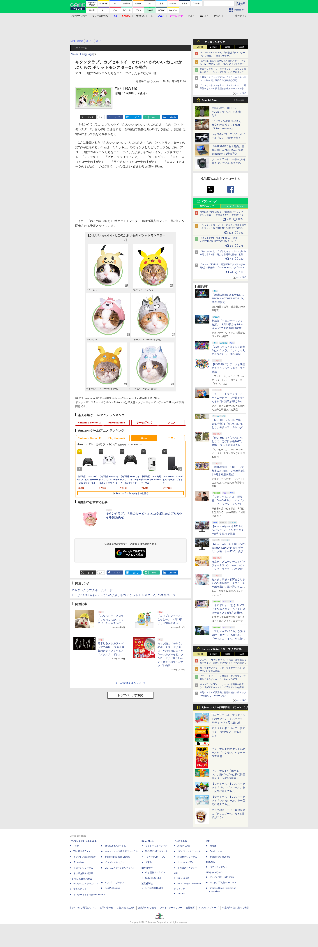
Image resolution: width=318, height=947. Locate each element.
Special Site (209, 100)
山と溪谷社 (147, 868)
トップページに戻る (130, 695)
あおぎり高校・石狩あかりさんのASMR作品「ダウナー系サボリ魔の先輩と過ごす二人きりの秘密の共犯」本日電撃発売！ (228, 587)
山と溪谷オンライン (155, 872)
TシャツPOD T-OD (155, 857)
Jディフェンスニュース (189, 851)
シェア (117, 117)
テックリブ (179, 889)
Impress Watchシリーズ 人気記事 (222, 649)
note (154, 117)
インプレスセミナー (115, 862)
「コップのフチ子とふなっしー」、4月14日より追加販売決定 (170, 619)
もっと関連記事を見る (129, 682)
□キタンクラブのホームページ (93, 590)
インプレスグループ (208, 907)
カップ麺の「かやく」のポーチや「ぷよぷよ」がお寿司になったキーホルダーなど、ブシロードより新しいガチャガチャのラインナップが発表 (170, 654)
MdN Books (183, 878)
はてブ (136, 117)
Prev (80, 469)
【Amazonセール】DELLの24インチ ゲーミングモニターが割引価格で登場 (228, 530)
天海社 (213, 845)
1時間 (200, 47)
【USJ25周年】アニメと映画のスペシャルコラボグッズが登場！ (228, 368)
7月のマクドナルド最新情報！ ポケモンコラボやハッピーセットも (225, 708)
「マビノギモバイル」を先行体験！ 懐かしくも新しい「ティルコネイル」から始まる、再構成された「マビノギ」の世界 (228, 638)
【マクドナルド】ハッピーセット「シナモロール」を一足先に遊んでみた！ (228, 800)
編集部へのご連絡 (147, 907)
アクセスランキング (213, 41)
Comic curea (216, 851)
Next (181, 469)
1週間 (227, 47)
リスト (101, 117)
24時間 (213, 47)
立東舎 (148, 862)
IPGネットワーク (214, 872)
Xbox (144, 438)
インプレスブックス (115, 882)
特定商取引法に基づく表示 (235, 907)
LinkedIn (172, 117)
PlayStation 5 (116, 422)
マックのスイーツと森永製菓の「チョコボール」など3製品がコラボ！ (228, 813)
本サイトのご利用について (82, 907)
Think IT (77, 845)
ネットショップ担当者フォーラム (121, 851)
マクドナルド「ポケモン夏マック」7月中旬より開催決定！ (228, 732)
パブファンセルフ (218, 867)
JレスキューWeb (185, 862)
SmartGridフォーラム (115, 845)
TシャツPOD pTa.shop (222, 877)
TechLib (181, 893)
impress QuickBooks (220, 857)
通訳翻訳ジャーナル (187, 857)
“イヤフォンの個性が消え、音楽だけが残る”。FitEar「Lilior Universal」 (227, 125)
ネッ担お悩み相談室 (83, 873)
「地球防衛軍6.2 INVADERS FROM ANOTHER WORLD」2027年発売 (228, 298)
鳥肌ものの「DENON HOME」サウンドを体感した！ (227, 112)
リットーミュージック (156, 845)
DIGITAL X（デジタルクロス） (120, 868)
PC (151, 16)
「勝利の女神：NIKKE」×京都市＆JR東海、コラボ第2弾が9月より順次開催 (228, 471)
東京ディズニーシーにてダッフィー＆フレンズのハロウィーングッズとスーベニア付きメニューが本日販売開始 (223, 72)
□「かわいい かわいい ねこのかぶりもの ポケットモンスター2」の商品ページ (124, 595)
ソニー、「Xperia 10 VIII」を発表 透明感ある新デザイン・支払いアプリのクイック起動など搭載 (223, 662)
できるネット (80, 889)
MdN (176, 873)
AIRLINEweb (183, 845)
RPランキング (207, 206)
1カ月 (241, 47)
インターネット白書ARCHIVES (89, 894)
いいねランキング (234, 206)
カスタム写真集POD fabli (223, 882)
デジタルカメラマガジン (85, 883)
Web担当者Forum (82, 851)
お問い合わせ (106, 907)
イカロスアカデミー (187, 868)
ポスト (91, 117)
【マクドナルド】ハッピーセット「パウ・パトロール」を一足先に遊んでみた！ (228, 787)
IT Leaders (78, 862)
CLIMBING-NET (153, 878)
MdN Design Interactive (189, 883)
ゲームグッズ (144, 422)
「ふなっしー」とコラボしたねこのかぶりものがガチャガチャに (110, 619)
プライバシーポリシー (171, 907)
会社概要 (190, 907)
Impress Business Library (117, 857)
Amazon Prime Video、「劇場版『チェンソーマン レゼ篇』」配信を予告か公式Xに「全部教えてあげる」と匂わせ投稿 (222, 55)
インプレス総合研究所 (84, 857)
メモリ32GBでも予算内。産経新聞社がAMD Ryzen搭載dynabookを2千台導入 (228, 150)
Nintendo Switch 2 (89, 422)
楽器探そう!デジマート (156, 851)
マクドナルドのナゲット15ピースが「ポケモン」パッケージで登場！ (228, 752)
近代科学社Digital (154, 888)
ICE (208, 841)
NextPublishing (112, 888)
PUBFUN (210, 862)
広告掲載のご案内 (126, 907)
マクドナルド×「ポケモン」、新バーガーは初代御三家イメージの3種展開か (228, 774)
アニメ (172, 422)
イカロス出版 (180, 841)
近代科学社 (147, 883)
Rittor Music (148, 841)
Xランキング (209, 201)
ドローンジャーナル (83, 868)
